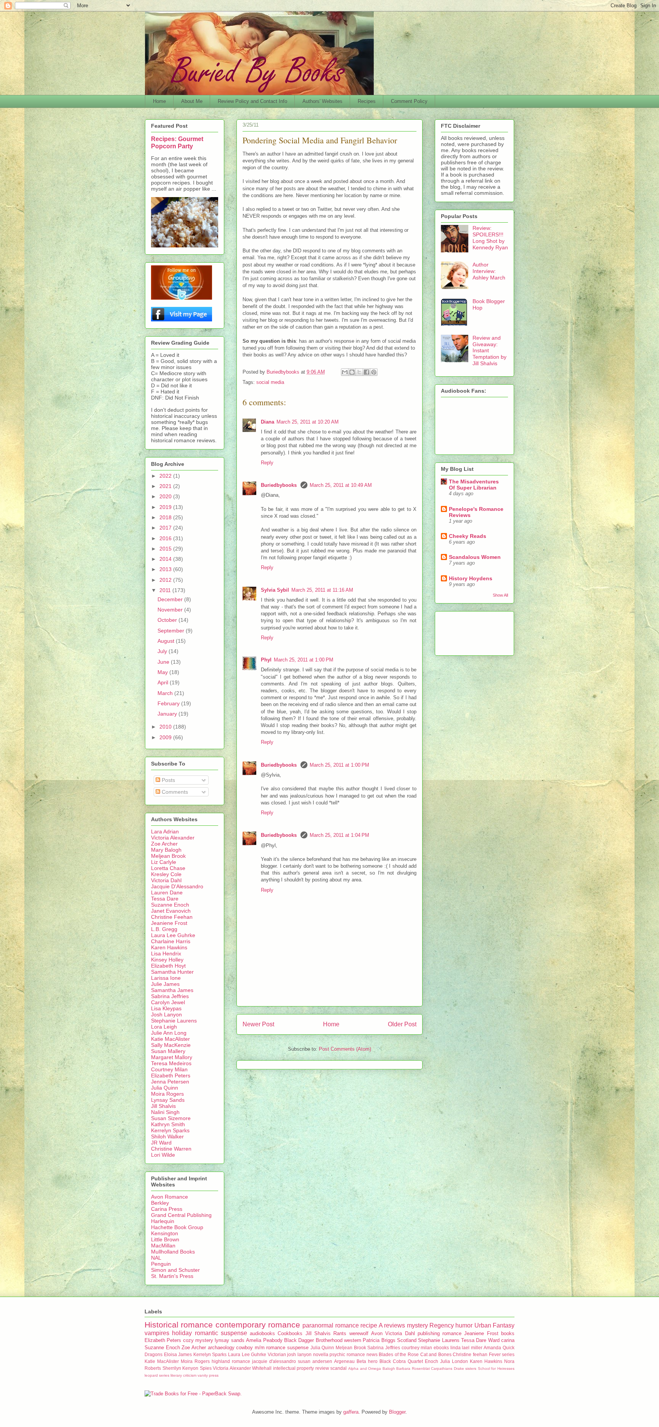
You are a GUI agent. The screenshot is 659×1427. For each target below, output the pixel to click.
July (163, 651)
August (167, 641)
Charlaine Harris (170, 941)
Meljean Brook (168, 856)
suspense (298, 1347)
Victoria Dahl (166, 880)
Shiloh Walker (167, 1136)
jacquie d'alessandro (274, 1361)
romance (451, 1333)
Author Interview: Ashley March (489, 271)
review (322, 1368)
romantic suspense (221, 1333)
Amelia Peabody (264, 1340)
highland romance (231, 1361)
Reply (267, 463)
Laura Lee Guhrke (173, 935)
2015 (166, 549)
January (168, 714)
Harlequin (162, 1221)
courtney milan (417, 1347)
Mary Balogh (166, 850)
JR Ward (161, 1143)
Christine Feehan (172, 917)
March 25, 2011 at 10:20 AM (307, 422)
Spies (206, 1368)
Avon (377, 1333)
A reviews (392, 1325)
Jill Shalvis (163, 1106)
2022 (166, 476)
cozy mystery (198, 1340)
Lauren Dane (167, 892)
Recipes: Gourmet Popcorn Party (177, 142)
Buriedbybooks (279, 485)
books (507, 1333)
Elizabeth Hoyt (168, 966)
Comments (174, 792)
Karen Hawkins (169, 947)
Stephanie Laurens (174, 1021)
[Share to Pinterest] (374, 372)
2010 (166, 727)
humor (464, 1325)
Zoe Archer (164, 844)
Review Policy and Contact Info (252, 101)
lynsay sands (229, 1340)
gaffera (350, 1412)
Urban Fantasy (494, 1325)
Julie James (165, 984)
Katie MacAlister (170, 1039)
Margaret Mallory (171, 1057)
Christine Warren (171, 1149)
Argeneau (344, 1361)
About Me (192, 101)
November (171, 610)
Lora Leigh (164, 1027)
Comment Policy (409, 101)
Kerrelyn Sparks (170, 1130)
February (169, 703)
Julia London (454, 1361)
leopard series (157, 1375)
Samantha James (172, 990)
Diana (267, 422)
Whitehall (262, 1368)
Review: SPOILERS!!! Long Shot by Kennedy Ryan (490, 237)
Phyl (266, 660)
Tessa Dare (164, 899)
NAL (156, 1258)
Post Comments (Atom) (345, 1049)
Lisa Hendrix (166, 953)
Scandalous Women (475, 557)
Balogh (389, 1368)
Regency (441, 1325)
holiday (182, 1333)
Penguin (161, 1264)
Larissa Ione (166, 978)
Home (159, 101)
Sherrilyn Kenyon (180, 1368)
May (163, 672)
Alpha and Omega (364, 1368)
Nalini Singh (165, 1112)
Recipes (367, 101)
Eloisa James (178, 1354)
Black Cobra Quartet (401, 1361)
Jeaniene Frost (169, 923)
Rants (339, 1333)
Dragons (153, 1354)
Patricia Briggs (379, 1340)
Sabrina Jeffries (170, 996)
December (171, 599)
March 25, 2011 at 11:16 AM (322, 590)
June (164, 662)
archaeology (221, 1347)
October (168, 620)
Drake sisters (465, 1368)
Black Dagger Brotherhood (313, 1340)
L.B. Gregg (164, 929)
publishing (429, 1333)
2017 (166, 528)
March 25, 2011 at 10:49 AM (341, 485)
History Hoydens (470, 578)
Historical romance (179, 1324)
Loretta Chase (168, 868)
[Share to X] (359, 372)
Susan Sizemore (171, 1118)
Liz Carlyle (163, 862)
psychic (337, 1354)
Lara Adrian (165, 831)
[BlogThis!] (352, 372)
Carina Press (166, 1209)
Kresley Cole (166, 874)
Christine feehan (470, 1354)
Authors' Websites (322, 101)
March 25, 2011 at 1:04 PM (339, 835)
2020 (166, 496)
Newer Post (258, 1024)
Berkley (160, 1203)
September (172, 631)
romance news (362, 1354)
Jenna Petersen (170, 1082)
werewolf (358, 1333)
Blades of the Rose (399, 1354)
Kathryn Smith (168, 1124)
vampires (157, 1333)
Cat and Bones (436, 1354)
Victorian (277, 1354)
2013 (166, 569)
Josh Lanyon (166, 1014)
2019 (166, 507)
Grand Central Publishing (181, 1215)
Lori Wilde (163, 1155)
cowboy (244, 1347)
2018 (166, 517)
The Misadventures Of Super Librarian (474, 484)
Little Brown (165, 1239)
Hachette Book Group (177, 1227)
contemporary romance (257, 1324)
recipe (368, 1325)
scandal (338, 1368)
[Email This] (345, 372)
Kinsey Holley (167, 960)
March (166, 693)
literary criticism (183, 1375)
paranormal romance (330, 1325)
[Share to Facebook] (366, 372)
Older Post (402, 1024)
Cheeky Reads (467, 536)
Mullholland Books (173, 1252)
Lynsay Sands (168, 1100)
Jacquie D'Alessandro (177, 886)
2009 (166, 737)
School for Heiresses (496, 1368)
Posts (167, 780)
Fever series (502, 1354)
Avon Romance (169, 1197)
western (352, 1340)
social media (270, 382)
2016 (166, 538)
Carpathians (441, 1368)
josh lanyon (299, 1354)
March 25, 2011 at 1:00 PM (303, 660)
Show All (500, 595)
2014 (166, 559)
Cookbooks (290, 1333)
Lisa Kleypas (166, 1008)
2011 (165, 590)
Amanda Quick (499, 1347)
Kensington (164, 1233)
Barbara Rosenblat (413, 1368)
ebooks (441, 1347)
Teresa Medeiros (171, 1063)
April (164, 682)
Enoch (431, 1361)
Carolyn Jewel (168, 1002)
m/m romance (270, 1347)
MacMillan (163, 1245)
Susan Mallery (168, 1051)
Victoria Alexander (172, 838)
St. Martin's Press (172, 1276)
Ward (494, 1340)
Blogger (397, 1412)
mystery (417, 1325)
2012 (166, 580)
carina (507, 1340)
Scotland (406, 1340)
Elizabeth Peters (170, 1075)
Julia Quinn (164, 1088)
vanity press (208, 1375)
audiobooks (262, 1333)
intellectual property (293, 1368)
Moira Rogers (167, 1094)
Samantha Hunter (172, 972)
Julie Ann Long (168, 1033)
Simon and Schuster (175, 1270)
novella (320, 1354)
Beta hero (367, 1361)
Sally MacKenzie (171, 1045)
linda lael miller (466, 1347)
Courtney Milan (169, 1069)
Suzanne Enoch (170, 905)
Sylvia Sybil (275, 590)
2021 (166, 486)
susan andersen (315, 1361)
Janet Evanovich (171, 911)
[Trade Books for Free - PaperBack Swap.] (193, 1394)
